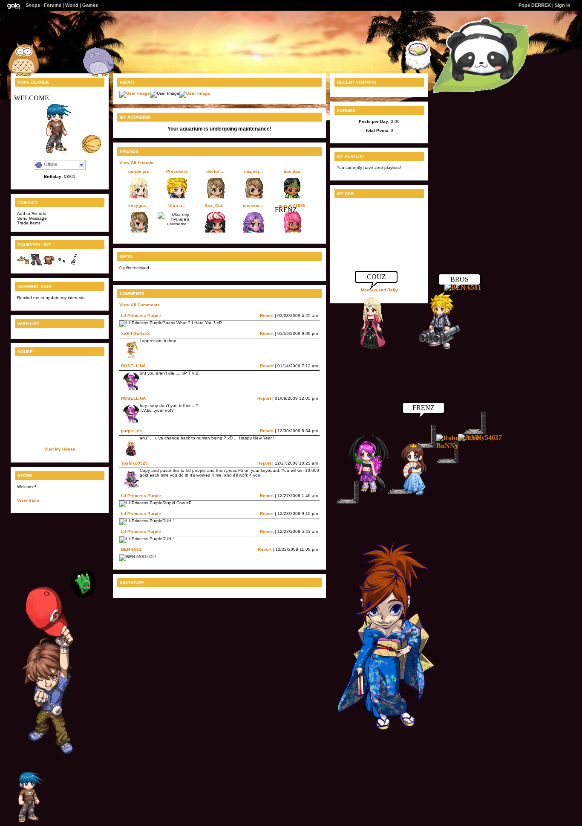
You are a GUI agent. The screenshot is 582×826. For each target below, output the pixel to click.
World (71, 5)
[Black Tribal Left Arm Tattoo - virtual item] (74, 264)
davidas (292, 171)
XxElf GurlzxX (135, 333)
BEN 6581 (131, 549)
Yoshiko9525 (134, 463)
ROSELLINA (133, 366)
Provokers (177, 171)
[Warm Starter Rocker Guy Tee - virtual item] (49, 264)
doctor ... (215, 171)
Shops (33, 5)
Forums (52, 5)
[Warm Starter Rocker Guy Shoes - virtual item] (23, 264)
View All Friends (136, 162)
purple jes (138, 171)
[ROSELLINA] (363, 493)
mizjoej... (253, 171)
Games (90, 5)
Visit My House (59, 449)
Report (267, 315)
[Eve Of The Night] (410, 494)
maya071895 (292, 205)
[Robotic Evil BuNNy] (461, 445)
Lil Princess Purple (141, 315)
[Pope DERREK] (32, 822)
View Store (28, 500)
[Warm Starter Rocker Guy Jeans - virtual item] (36, 264)
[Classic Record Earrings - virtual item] (61, 264)
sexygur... (138, 205)
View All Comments (139, 304)
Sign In (562, 5)
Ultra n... (177, 205)
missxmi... (254, 205)
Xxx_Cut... (215, 205)
